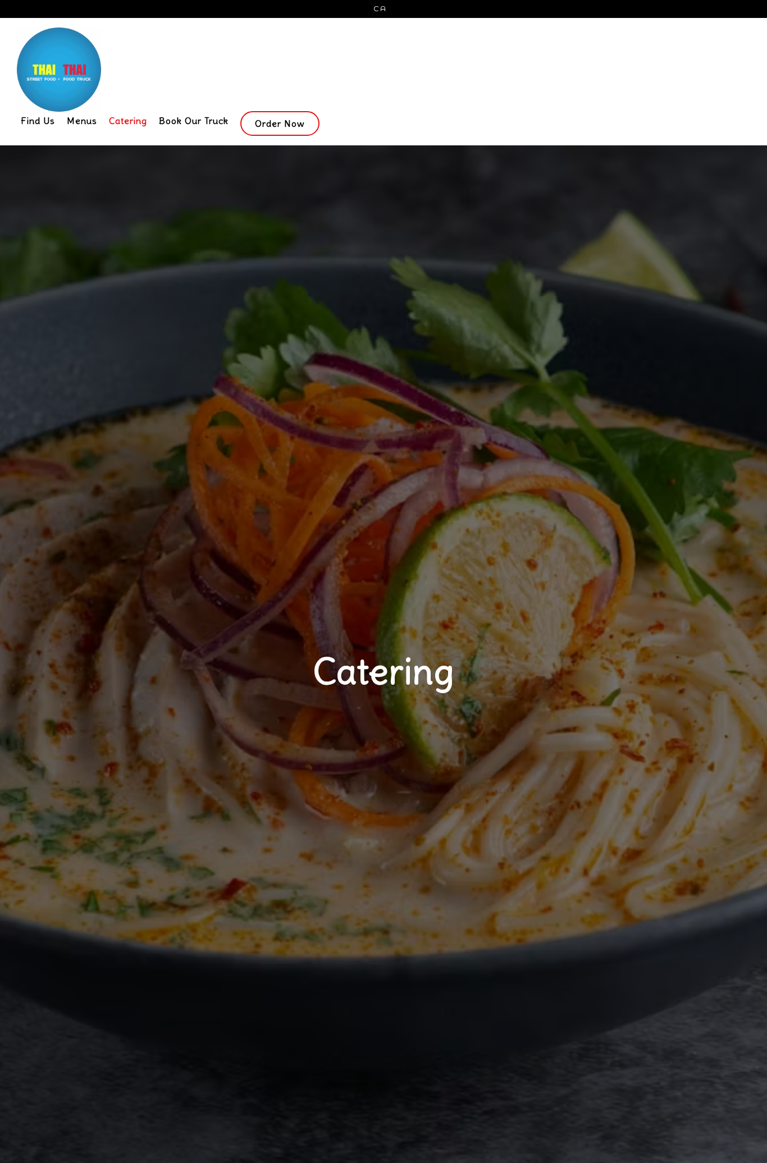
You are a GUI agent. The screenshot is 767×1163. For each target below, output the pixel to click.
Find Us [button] (38, 120)
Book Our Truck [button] (194, 120)
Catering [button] (128, 120)
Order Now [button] (280, 123)
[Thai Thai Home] (232, 69)
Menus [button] (82, 120)
